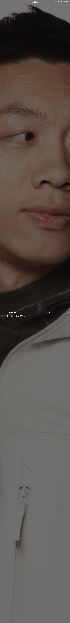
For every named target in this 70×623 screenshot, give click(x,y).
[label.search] (55, 1)
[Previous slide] (15, 322)
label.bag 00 (66, 1)
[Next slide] (17, 322)
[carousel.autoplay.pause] (7, 322)
